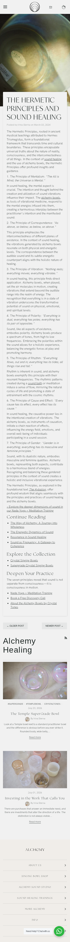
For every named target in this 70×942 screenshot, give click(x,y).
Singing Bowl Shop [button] (35, 876)
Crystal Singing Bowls (24, 560)
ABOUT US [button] (35, 865)
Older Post (15, 626)
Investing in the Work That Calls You (35, 798)
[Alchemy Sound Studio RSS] (66, 638)
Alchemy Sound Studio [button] (35, 887)
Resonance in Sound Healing (28, 537)
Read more (35, 737)
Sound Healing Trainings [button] (35, 898)
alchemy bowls (50, 198)
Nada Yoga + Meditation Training (31, 593)
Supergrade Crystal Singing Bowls (31, 565)
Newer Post (54, 626)
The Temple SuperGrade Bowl (35, 714)
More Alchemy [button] (35, 909)
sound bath (35, 383)
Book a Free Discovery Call (27, 598)
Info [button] (35, 919)
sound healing (53, 159)
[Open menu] (8, 7)
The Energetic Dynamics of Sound (31, 532)
